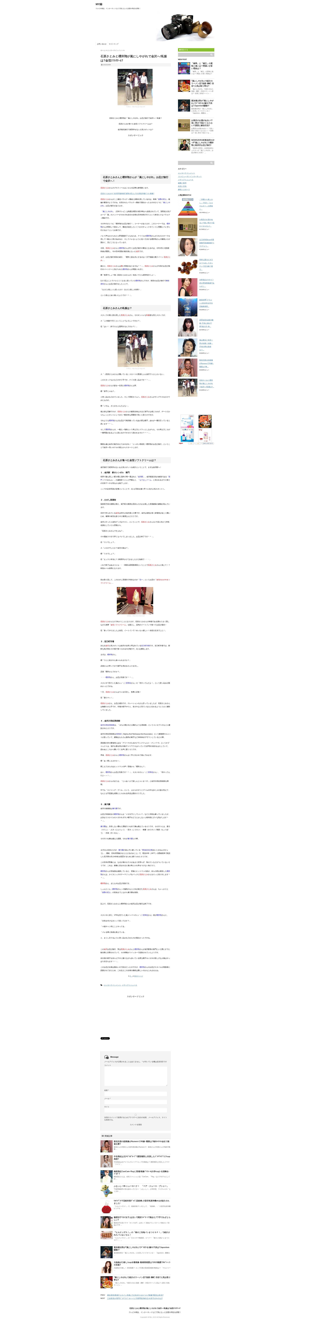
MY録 (99, 4)
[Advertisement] (135, 154)
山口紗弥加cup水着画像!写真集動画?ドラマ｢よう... (206, 243)
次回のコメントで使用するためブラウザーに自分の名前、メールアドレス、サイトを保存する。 (135, 1118)
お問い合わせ (101, 44)
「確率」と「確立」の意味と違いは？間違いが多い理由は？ (202, 65)
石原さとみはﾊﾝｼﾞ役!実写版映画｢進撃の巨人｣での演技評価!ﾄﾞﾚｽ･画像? (127, 193)
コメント (107, 1065)
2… (131, 976)
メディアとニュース (129, 985)
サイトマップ (113, 44)
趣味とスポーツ (184, 189)
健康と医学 (182, 183)
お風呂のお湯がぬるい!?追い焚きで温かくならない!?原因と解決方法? (202, 122)
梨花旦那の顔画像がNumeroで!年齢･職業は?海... (206, 363)
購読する (184, 50)
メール (107, 1098)
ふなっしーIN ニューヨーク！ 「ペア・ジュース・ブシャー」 (141, 1186)
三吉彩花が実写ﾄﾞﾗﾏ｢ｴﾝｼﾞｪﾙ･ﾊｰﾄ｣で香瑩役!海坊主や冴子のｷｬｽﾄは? (135, 1298)
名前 (106, 1090)
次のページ (138, 976)
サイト (106, 1107)
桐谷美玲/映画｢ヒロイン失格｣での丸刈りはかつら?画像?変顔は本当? (135, 1295)
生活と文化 (182, 186)
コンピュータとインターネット (190, 176)
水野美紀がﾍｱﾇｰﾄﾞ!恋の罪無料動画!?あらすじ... (206, 283)
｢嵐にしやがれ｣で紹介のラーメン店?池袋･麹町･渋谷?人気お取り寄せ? (202, 83)
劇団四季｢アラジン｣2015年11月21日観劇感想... (206, 303)
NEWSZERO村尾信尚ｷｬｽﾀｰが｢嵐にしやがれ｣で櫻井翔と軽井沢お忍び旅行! (202, 142)
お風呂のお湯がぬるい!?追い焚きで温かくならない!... (206, 223)
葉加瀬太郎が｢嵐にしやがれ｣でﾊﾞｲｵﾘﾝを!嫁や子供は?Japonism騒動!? (202, 103)
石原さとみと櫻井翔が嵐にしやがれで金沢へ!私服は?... (206, 383)
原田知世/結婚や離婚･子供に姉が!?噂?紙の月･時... (206, 323)
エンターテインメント (112, 985)
